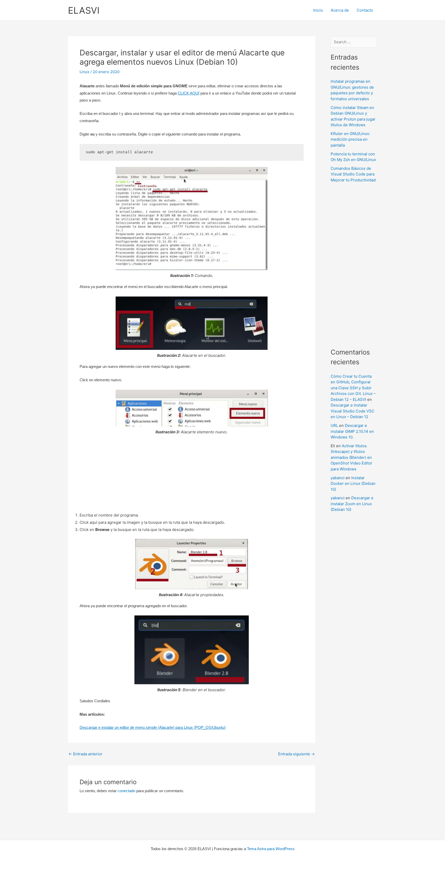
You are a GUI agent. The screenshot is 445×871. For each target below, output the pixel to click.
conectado (126, 791)
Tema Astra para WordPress (271, 849)
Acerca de (340, 10)
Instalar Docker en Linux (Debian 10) (353, 483)
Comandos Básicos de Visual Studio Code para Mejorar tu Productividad (353, 174)
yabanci (338, 477)
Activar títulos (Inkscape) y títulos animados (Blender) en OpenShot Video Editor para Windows (351, 457)
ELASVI (83, 10)
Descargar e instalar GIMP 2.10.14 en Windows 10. (352, 431)
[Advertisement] (192, 475)
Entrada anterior (85, 754)
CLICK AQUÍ (188, 93)
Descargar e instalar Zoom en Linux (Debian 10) (352, 503)
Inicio (318, 10)
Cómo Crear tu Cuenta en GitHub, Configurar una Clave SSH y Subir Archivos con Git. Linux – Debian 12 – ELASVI (353, 388)
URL (334, 425)
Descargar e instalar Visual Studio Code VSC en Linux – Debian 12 (352, 411)
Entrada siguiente (296, 754)
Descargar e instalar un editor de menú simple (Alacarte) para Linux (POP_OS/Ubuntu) (153, 727)
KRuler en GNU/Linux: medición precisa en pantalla (350, 139)
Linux (84, 71)
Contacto (365, 10)
